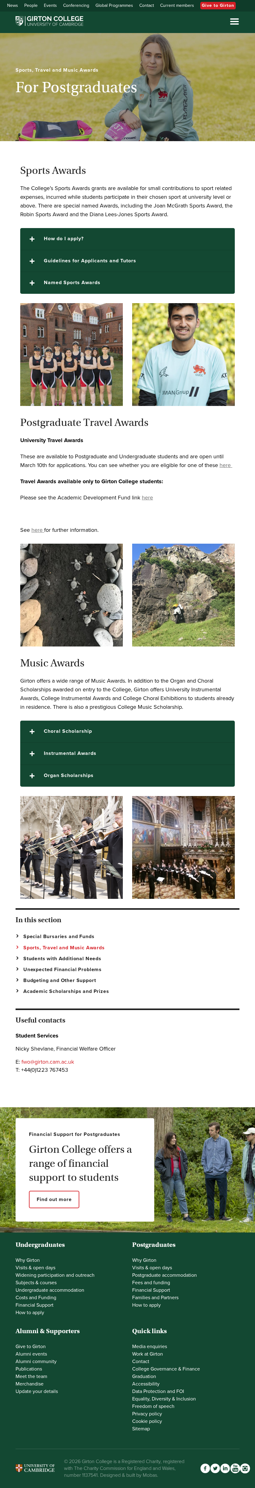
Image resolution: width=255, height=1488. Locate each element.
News (12, 5)
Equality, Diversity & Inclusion (164, 1399)
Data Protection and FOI (158, 1391)
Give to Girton (218, 5)
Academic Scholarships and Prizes (66, 991)
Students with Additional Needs (62, 959)
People (31, 5)
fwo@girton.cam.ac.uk (47, 1061)
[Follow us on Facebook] (205, 1468)
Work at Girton (147, 1354)
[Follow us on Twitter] (215, 1468)
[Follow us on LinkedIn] (225, 1468)
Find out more (54, 1199)
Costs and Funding (36, 1298)
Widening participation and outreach (55, 1275)
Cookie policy (147, 1421)
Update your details (37, 1391)
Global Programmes (114, 5)
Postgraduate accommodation (164, 1275)
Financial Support (34, 1305)
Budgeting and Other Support (59, 980)
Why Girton (28, 1260)
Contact (146, 5)
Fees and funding (151, 1283)
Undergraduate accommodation (50, 1290)
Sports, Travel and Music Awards (64, 948)
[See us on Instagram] (245, 1468)
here (225, 465)
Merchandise (30, 1384)
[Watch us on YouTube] (235, 1468)
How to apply (30, 1312)
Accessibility (146, 1384)
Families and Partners (155, 1298)
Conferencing (76, 5)
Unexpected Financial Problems (62, 969)
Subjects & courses (36, 1283)
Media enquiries (149, 1346)
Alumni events (31, 1354)
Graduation (144, 1376)
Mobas (150, 1475)
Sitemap (141, 1429)
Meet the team (31, 1376)
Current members (177, 5)
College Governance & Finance (166, 1369)
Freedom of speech (153, 1406)
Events (50, 5)
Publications (29, 1369)
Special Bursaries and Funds (59, 936)
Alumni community (36, 1361)
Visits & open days (35, 1268)
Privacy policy (147, 1414)
